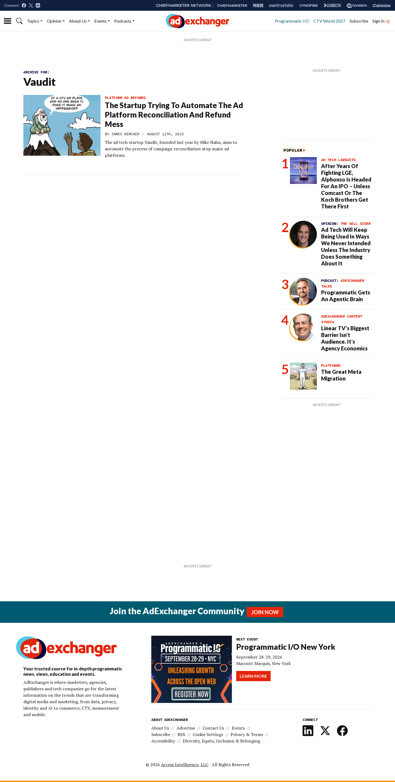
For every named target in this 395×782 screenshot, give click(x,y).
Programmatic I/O (292, 20)
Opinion (54, 20)
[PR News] (258, 5)
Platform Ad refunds (125, 97)
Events (100, 20)
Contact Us (213, 728)
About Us (78, 20)
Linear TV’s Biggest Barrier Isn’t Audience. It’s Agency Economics (345, 338)
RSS (181, 734)
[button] (19, 21)
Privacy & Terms (247, 734)
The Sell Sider (355, 223)
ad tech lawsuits (338, 159)
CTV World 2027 (329, 20)
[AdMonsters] (357, 5)
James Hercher (125, 133)
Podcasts (122, 20)
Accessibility (163, 741)
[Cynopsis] (309, 5)
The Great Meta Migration (341, 375)
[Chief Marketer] (232, 5)
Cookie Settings (208, 734)
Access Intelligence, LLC (184, 764)
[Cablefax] (382, 5)
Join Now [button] (265, 612)
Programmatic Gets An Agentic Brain (345, 295)
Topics (33, 20)
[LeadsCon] (332, 5)
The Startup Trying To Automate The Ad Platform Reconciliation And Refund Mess (174, 115)
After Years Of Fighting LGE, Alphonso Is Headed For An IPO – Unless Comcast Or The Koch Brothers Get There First (346, 186)
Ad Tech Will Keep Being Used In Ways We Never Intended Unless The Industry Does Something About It (346, 246)
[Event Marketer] (281, 5)
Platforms (330, 365)
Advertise (186, 728)
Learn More (253, 675)
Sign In (378, 20)
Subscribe (359, 20)
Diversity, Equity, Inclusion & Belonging (221, 741)
